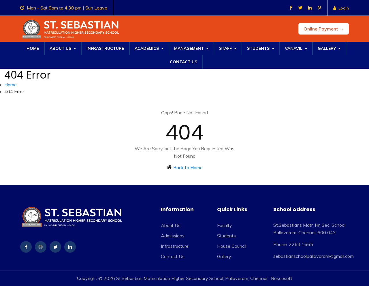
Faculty (224, 225)
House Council (231, 246)
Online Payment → (324, 29)
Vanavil (294, 48)
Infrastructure (105, 48)
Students (259, 48)
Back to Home (188, 167)
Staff (226, 48)
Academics (147, 48)
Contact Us (183, 61)
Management (189, 48)
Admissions (172, 236)
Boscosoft (281, 278)
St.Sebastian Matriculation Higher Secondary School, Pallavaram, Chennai (191, 278)
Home (33, 48)
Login (343, 8)
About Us (61, 48)
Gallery (327, 48)
